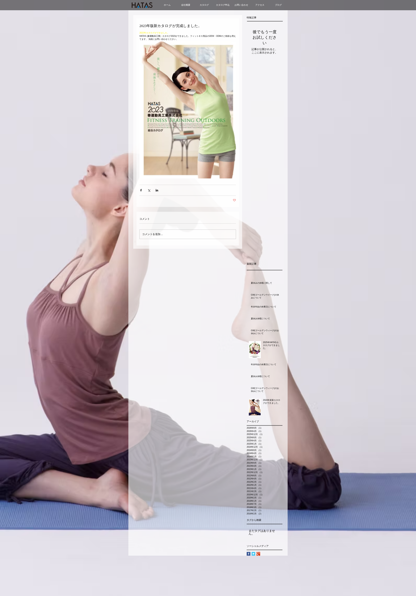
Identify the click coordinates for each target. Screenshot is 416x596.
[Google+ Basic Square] (258, 554)
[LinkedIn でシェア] (156, 190)
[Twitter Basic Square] (253, 554)
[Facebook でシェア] (141, 190)
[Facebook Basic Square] (248, 554)
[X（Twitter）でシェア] (148, 190)
